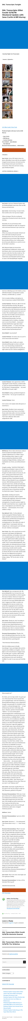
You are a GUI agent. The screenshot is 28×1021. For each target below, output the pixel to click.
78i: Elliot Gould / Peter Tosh (9, 127)
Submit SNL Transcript (8, 984)
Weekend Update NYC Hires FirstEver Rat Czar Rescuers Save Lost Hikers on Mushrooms (14, 999)
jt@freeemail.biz (13, 954)
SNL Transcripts (6, 893)
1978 (19, 913)
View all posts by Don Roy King (13, 908)
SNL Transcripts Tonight (11, 4)
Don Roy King (7, 913)
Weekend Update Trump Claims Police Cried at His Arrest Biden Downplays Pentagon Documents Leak (13, 993)
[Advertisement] (14, 35)
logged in (11, 922)
